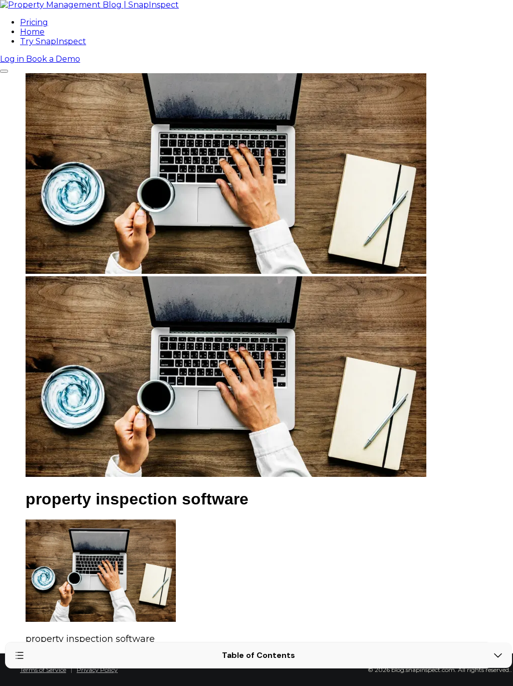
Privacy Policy (97, 669)
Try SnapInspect (53, 41)
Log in (13, 59)
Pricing (34, 22)
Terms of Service (43, 669)
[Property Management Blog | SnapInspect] (89, 5)
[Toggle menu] (4, 71)
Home (32, 32)
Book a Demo (53, 59)
